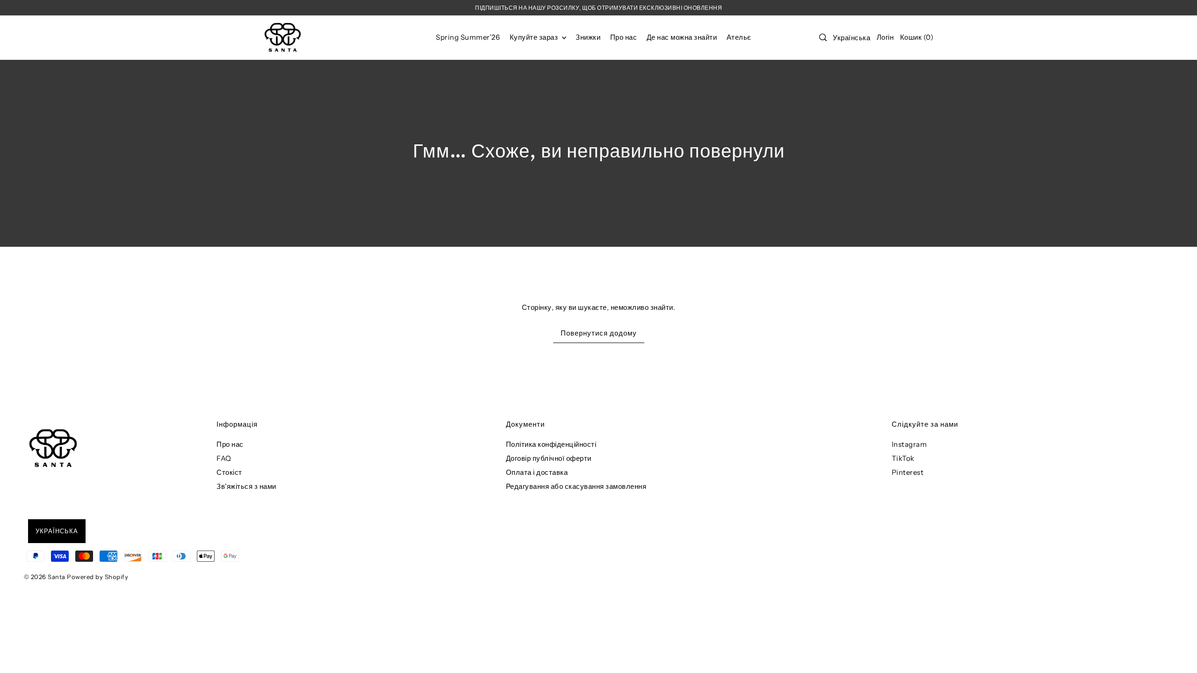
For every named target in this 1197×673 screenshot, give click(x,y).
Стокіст (229, 472)
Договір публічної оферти (548, 458)
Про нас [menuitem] (623, 37)
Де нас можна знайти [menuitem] (682, 37)
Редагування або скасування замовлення (576, 486)
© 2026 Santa (44, 576)
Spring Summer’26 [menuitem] (468, 37)
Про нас (230, 444)
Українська (851, 37)
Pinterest (908, 472)
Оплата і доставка (537, 472)
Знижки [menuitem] (588, 37)
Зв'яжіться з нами (246, 486)
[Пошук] (823, 37)
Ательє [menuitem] (739, 37)
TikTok (903, 458)
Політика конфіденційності (551, 444)
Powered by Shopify (97, 576)
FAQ (223, 458)
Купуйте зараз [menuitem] (535, 37)
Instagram (909, 444)
